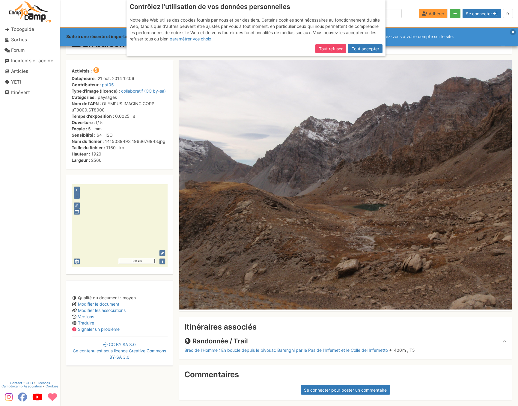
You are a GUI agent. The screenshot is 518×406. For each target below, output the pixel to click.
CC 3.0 (119, 351)
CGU (29, 383)
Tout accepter (365, 48)
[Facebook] (22, 399)
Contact (16, 383)
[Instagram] (7, 399)
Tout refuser (331, 48)
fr (507, 13)
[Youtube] (37, 399)
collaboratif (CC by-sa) (143, 90)
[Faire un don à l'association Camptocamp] (52, 399)
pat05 (108, 84)
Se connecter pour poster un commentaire (345, 390)
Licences (43, 383)
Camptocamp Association (21, 386)
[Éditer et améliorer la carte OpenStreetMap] (162, 253)
